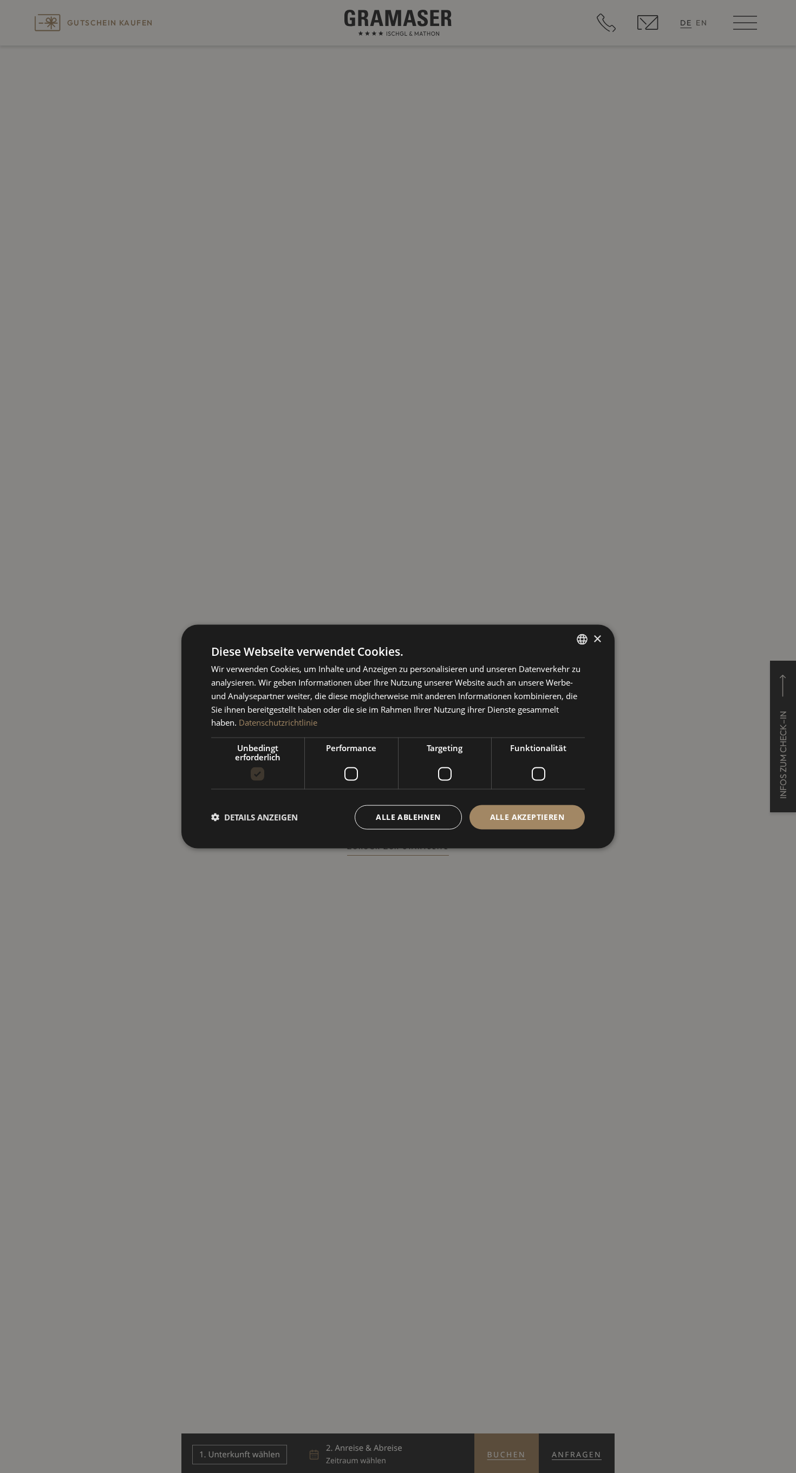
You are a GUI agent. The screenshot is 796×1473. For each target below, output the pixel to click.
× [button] (597, 639)
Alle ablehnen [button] (408, 817)
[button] (254, 817)
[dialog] (398, 737)
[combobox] (582, 639)
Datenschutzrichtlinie (278, 722)
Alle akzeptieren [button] (527, 817)
